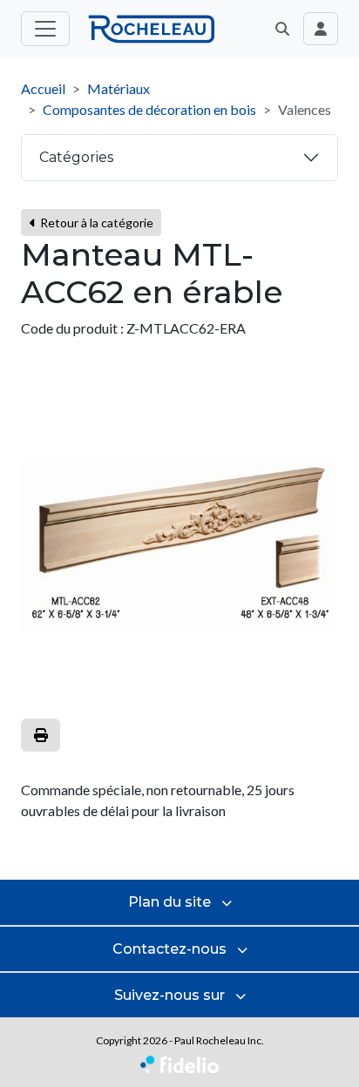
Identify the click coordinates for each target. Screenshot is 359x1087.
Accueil (43, 88)
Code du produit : (72, 328)
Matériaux (118, 88)
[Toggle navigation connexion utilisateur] (320, 28)
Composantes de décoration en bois (149, 109)
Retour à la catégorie (95, 222)
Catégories (76, 157)
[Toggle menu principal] (45, 28)
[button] (282, 29)
